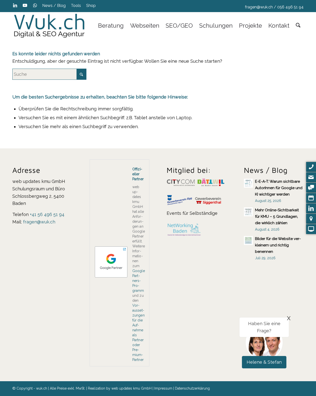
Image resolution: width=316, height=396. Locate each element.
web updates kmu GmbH (131, 388)
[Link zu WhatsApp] (35, 5)
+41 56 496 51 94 (47, 214)
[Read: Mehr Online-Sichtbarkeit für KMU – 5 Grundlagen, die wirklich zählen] (248, 211)
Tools (76, 5)
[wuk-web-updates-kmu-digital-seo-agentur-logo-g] (49, 25)
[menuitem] (54, 6)
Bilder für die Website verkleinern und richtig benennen (278, 245)
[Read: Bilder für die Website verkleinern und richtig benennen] (248, 240)
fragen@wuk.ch (259, 7)
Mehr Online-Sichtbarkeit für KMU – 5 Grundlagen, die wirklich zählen (277, 216)
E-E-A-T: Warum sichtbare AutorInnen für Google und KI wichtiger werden (278, 188)
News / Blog (54, 5)
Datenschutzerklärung (192, 388)
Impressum (163, 388)
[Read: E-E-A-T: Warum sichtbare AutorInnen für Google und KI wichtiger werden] (248, 183)
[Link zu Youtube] (25, 5)
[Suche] (298, 25)
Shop (91, 5)
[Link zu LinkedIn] (15, 5)
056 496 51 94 (290, 7)
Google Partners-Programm (138, 281)
